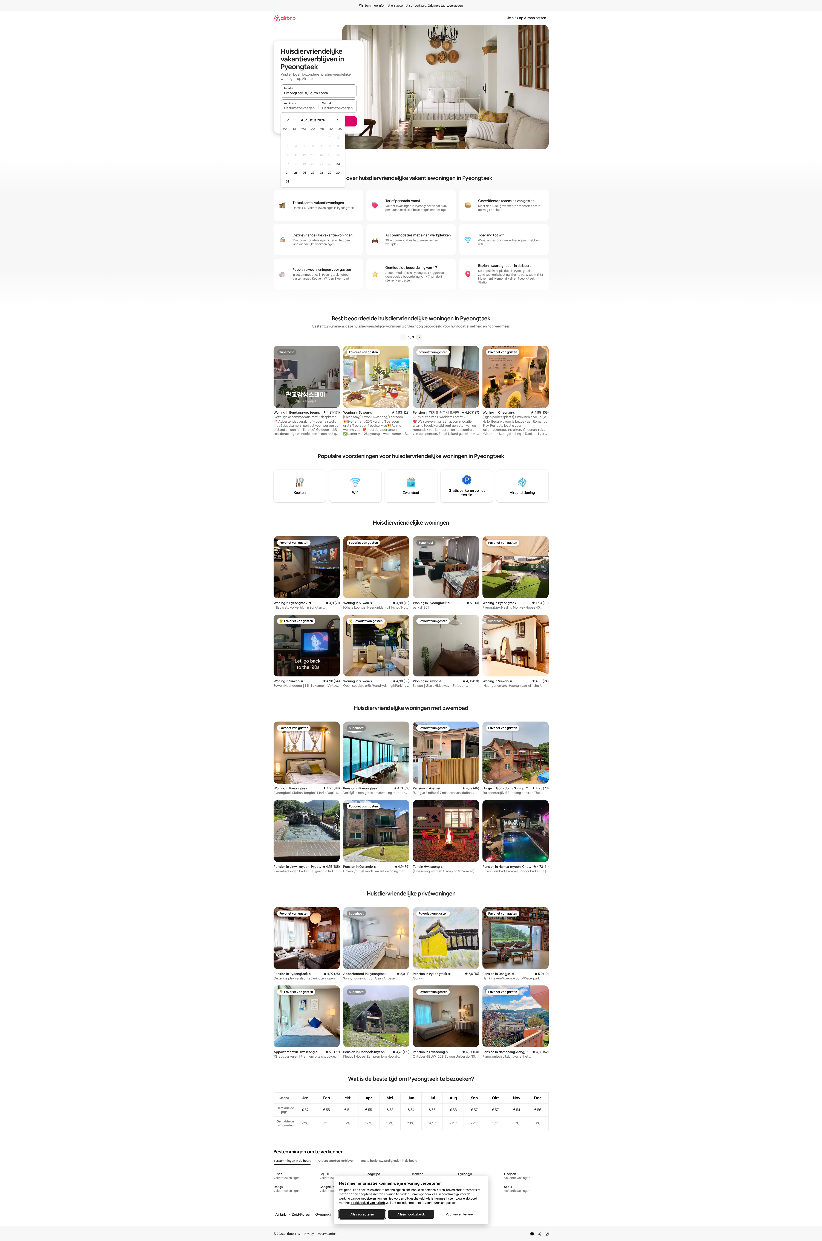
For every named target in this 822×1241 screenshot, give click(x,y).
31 (287, 181)
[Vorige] (403, 337)
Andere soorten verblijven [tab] (336, 1161)
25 (296, 173)
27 (312, 173)
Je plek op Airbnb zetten (526, 18)
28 (321, 173)
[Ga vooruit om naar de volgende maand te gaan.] (337, 120)
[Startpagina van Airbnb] (284, 18)
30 (338, 173)
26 (304, 173)
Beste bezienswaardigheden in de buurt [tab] (389, 1161)
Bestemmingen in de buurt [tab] (292, 1161)
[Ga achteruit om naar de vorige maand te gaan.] (288, 120)
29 (329, 173)
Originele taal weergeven (445, 6)
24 (287, 173)
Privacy (309, 1234)
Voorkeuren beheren (460, 1214)
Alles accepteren (362, 1214)
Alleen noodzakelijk (411, 1214)
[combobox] (318, 93)
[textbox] (299, 108)
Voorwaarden (327, 1234)
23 (338, 164)
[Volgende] (419, 337)
